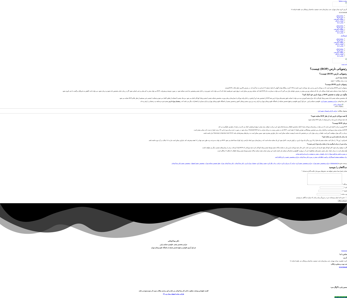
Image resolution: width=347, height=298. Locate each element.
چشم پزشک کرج (262, 163)
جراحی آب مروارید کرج (288, 163)
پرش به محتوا (343, 1)
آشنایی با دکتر (339, 21)
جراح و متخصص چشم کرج (329, 101)
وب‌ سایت (344, 194)
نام (345, 187)
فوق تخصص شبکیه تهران (212, 163)
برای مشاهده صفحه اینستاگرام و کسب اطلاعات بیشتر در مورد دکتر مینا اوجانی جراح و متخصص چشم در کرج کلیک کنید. (311, 157)
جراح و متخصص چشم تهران (321, 163)
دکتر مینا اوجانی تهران (227, 163)
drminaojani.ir (334, 163)
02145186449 (343, 267)
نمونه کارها (340, 17)
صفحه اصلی (339, 15)
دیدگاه (344, 184)
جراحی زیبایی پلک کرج (274, 163)
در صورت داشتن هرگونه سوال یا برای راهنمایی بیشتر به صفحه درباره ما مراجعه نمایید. (321, 154)
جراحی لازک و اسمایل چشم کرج (327, 111)
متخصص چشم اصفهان (197, 163)
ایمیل (345, 191)
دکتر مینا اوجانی (239, 163)
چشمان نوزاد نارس (250, 163)
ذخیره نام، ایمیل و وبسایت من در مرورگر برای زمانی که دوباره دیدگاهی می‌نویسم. (320, 197)
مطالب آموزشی (338, 19)
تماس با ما (340, 22)
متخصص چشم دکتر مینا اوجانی (180, 163)
